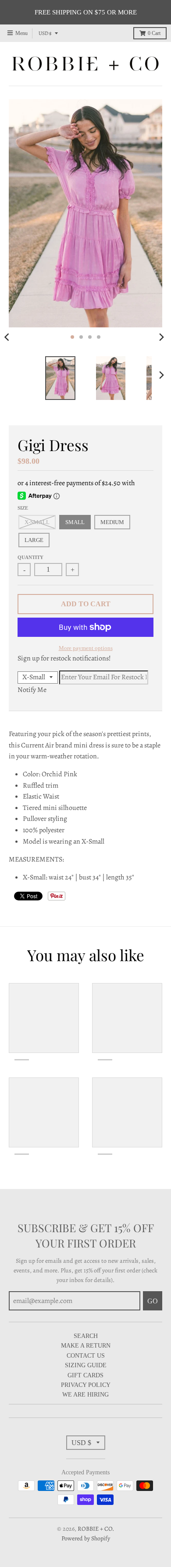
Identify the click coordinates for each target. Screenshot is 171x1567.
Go (152, 1301)
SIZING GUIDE (86, 1365)
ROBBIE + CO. (96, 1529)
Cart (154, 33)
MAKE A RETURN (85, 1345)
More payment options (86, 648)
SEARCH (86, 1336)
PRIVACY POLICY (85, 1385)
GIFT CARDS (85, 1375)
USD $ (45, 33)
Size (23, 508)
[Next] (161, 337)
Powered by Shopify (85, 1538)
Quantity (30, 557)
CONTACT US (86, 1355)
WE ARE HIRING (85, 1394)
